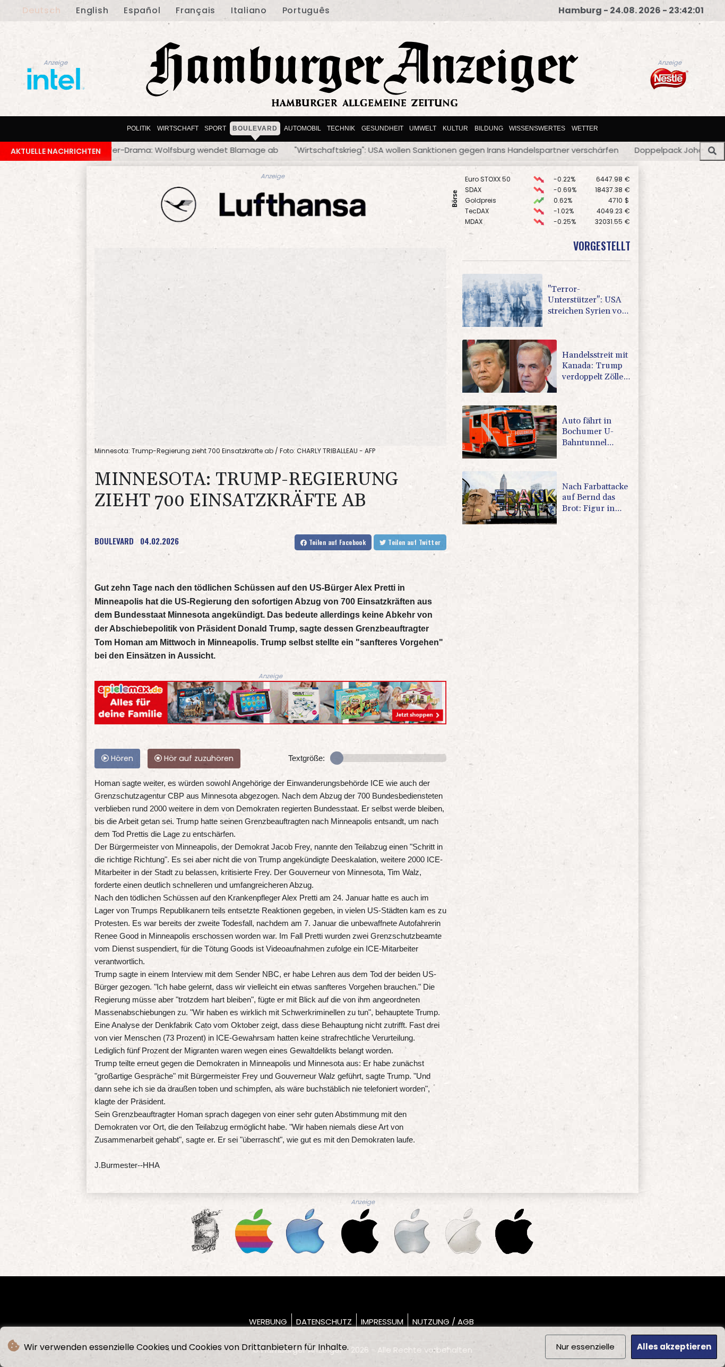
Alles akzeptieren (674, 1346)
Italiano (249, 10)
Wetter (585, 128)
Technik (341, 128)
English (92, 10)
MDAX (473, 198)
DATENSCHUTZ (324, 1321)
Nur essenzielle (585, 1346)
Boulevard (255, 128)
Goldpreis (480, 177)
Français (195, 10)
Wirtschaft (177, 128)
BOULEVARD (114, 541)
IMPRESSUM (382, 1321)
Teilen (336, 542)
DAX (471, 219)
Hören (121, 758)
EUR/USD (479, 209)
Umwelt (422, 128)
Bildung (488, 128)
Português (306, 10)
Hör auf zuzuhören (198, 758)
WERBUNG (268, 1321)
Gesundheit (382, 128)
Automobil (302, 128)
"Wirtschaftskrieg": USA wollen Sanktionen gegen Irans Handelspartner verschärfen (293, 149)
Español (142, 10)
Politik (139, 128)
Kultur (455, 128)
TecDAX (477, 188)
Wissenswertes (537, 128)
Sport (215, 128)
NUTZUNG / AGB (443, 1321)
